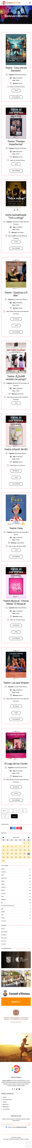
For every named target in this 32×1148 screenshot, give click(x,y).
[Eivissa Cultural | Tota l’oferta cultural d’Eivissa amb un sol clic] (10, 3)
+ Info (16, 90)
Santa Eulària (4, 931)
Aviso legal (5, 1139)
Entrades (16, 319)
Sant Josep (3, 938)
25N (2, 908)
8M (2, 902)
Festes (2, 881)
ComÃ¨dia (3, 872)
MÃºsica (3, 890)
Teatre (3, 899)
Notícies (5, 1102)
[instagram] (14, 1089)
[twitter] (16, 1089)
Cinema (3, 868)
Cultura (3, 917)
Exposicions (4, 878)
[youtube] (19, 1089)
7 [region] (7, 816)
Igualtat (3, 911)
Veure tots (3, 921)
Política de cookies (24, 1139)
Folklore (3, 884)
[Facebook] (12, 1089)
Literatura (3, 887)
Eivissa (3, 928)
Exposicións (6, 1104)
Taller (2, 896)
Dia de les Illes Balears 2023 (7, 905)
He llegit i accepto (17, 1127)
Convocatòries (6, 1109)
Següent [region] (14, 816)
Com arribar (16, 97)
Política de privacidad (14, 1139)
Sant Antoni (3, 934)
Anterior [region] (4, 810)
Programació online (7, 1099)
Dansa (2, 875)
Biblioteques (6, 1106)
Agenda (4, 1097)
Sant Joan (3, 941)
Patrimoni (3, 893)
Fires (2, 914)
